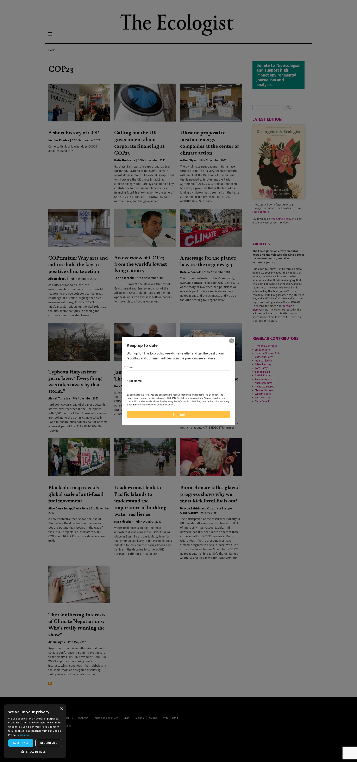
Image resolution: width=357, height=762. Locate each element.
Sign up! (179, 414)
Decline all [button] (48, 743)
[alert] (35, 731)
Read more (23, 735)
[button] (35, 752)
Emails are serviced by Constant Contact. (154, 404)
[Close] (231, 340)
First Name (134, 380)
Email (130, 367)
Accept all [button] (21, 743)
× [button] (61, 708)
